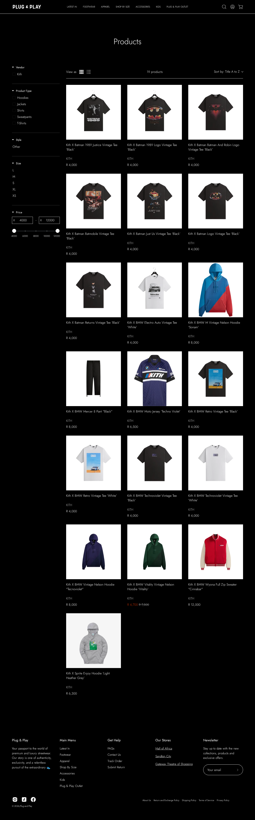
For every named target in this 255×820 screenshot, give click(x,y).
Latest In (65, 748)
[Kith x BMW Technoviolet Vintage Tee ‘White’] (215, 463)
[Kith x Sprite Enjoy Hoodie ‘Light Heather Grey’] (93, 640)
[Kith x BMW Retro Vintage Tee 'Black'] (215, 378)
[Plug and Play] (27, 7)
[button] (89, 7)
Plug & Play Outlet (71, 786)
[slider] (14, 231)
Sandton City (163, 756)
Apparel (65, 761)
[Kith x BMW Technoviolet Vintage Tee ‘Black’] (154, 463)
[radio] (81, 72)
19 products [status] (155, 72)
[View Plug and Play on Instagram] (15, 799)
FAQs (111, 748)
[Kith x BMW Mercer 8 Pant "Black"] (93, 378)
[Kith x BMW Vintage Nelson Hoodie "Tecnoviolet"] (93, 551)
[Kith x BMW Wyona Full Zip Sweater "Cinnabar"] (215, 551)
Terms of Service (206, 800)
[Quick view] (117, 136)
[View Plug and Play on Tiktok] (24, 799)
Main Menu (68, 740)
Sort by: (227, 72)
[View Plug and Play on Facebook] (33, 799)
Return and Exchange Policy (166, 800)
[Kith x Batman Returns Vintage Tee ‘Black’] (93, 290)
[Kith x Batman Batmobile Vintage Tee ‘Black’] (93, 201)
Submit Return (116, 767)
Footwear (65, 754)
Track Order (115, 761)
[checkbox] (35, 74)
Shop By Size (68, 767)
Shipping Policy (189, 800)
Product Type (23, 91)
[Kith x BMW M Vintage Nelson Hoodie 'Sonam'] (215, 290)
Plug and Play (26, 806)
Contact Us (114, 754)
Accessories (67, 773)
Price (19, 212)
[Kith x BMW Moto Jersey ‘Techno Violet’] (154, 378)
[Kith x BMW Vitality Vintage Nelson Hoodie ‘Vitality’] (154, 551)
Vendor (20, 67)
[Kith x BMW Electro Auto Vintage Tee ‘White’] (154, 290)
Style (18, 140)
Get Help (114, 740)
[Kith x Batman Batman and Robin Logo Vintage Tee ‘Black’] (215, 112)
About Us (146, 800)
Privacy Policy (223, 800)
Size (18, 163)
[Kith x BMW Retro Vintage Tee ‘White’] (93, 463)
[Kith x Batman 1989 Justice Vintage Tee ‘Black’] (93, 112)
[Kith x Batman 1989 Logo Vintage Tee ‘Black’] (154, 112)
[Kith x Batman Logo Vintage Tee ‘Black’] (215, 201)
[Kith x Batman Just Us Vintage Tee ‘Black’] (154, 201)
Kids (62, 780)
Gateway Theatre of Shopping (174, 764)
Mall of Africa (163, 748)
